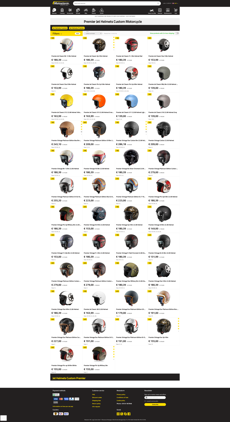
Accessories (70, 13)
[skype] (125, 413)
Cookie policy (121, 400)
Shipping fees (96, 400)
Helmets (54, 13)
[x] (121, 413)
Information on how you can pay (63, 406)
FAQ (93, 394)
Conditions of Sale (122, 397)
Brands (94, 13)
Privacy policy (121, 394)
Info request (96, 406)
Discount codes (97, 397)
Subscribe (155, 404)
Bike (86, 13)
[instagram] (118, 413)
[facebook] (128, 413)
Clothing (62, 13)
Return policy (96, 403)
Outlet (101, 13)
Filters (56, 33)
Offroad (78, 13)
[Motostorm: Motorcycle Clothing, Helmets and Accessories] (61, 3)
